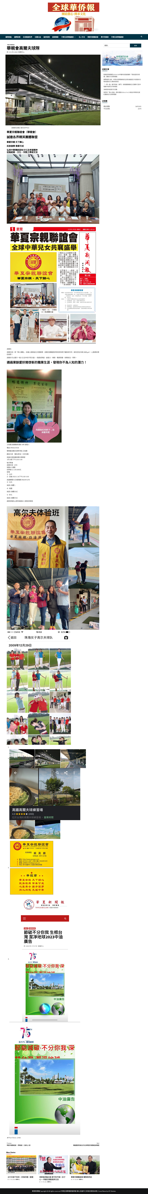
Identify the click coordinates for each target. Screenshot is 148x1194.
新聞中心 (21, 52)
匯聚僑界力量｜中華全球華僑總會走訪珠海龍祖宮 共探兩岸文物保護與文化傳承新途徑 (122, 80)
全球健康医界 (27, 37)
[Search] (141, 36)
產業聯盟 (55, 37)
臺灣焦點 (8, 37)
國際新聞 (17, 37)
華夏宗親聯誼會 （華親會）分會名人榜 (18, 1144)
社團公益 (38, 37)
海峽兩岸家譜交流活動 (110, 89)
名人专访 (82, 37)
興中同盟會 (105, 37)
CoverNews (102, 1191)
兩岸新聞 (47, 37)
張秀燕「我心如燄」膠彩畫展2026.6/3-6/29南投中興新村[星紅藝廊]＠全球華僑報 (122, 93)
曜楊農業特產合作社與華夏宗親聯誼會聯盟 (86, 1144)
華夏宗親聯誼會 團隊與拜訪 (81, 1177)
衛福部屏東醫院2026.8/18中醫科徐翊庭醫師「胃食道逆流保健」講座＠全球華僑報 (122, 75)
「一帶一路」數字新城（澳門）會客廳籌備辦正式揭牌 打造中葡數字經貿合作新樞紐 (122, 85)
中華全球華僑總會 (67, 37)
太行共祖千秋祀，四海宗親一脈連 (20, 1177)
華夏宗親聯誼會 (93, 37)
